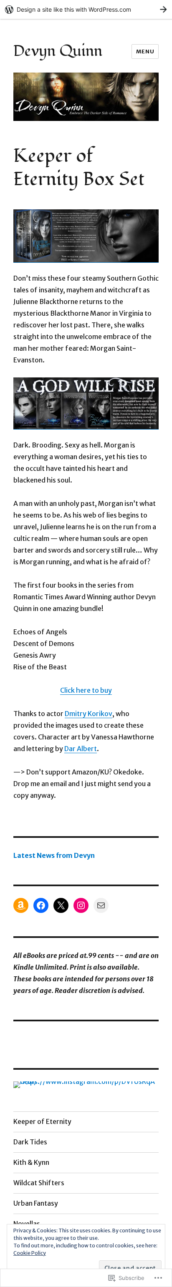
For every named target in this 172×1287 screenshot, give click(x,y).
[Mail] (101, 905)
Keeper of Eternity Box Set (78, 167)
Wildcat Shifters (38, 1183)
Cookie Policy (29, 1253)
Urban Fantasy (35, 1203)
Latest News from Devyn (54, 855)
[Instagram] (81, 905)
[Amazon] (20, 905)
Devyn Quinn (57, 51)
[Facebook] (40, 905)
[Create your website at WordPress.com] (86, 9)
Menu (145, 51)
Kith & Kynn (31, 1162)
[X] (60, 905)
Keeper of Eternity (42, 1121)
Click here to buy (86, 690)
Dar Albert (80, 748)
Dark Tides (30, 1142)
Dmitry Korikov (88, 713)
